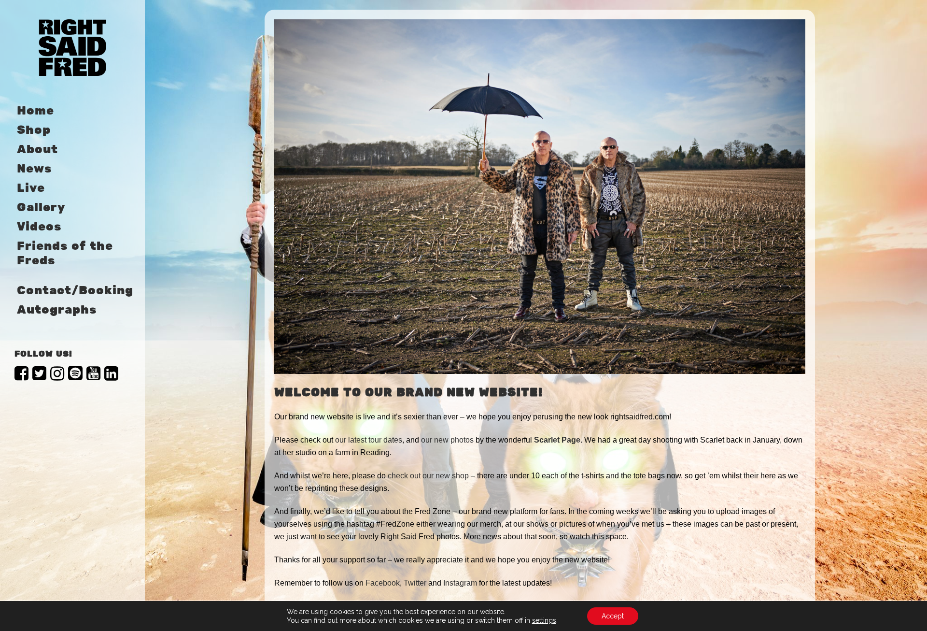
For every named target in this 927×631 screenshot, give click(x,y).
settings (544, 620)
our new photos (447, 440)
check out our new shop (428, 476)
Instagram (460, 583)
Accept (613, 616)
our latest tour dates (368, 440)
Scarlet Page (557, 440)
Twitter (415, 583)
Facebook (382, 583)
